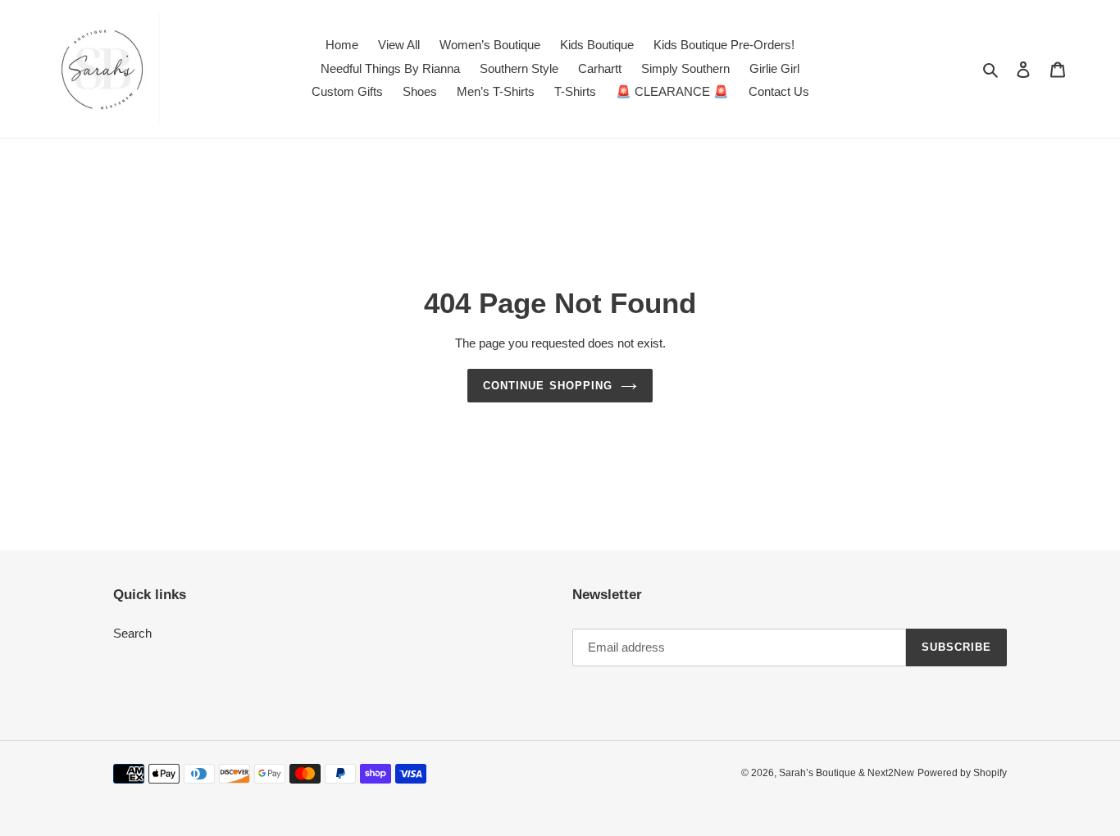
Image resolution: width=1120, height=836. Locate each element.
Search (132, 633)
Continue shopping (547, 385)
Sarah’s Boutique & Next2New (846, 773)
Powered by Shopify (962, 773)
